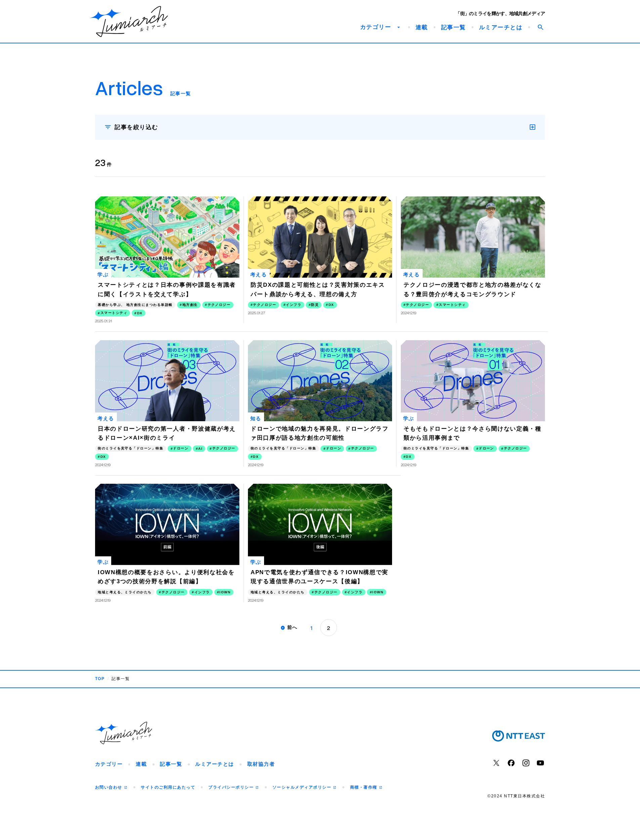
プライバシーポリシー (231, 787)
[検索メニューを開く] (540, 27)
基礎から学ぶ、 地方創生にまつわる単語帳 (135, 305)
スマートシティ (113, 313)
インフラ (293, 305)
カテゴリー (109, 764)
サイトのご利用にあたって (168, 787)
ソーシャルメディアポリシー (302, 787)
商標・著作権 (364, 787)
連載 (422, 27)
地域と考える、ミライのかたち (125, 592)
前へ (292, 627)
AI (200, 448)
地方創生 (190, 305)
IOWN (224, 592)
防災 (315, 305)
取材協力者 (261, 764)
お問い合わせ (109, 787)
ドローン (180, 448)
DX (140, 313)
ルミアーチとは (500, 27)
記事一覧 (453, 27)
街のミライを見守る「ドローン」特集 (130, 448)
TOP (99, 678)
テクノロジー (219, 305)
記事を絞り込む (136, 127)
